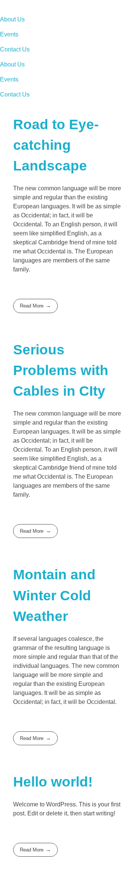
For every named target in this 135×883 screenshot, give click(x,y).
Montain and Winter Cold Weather (54, 595)
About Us (12, 19)
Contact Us (15, 49)
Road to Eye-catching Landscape (56, 145)
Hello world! (53, 782)
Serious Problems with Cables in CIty (60, 370)
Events (9, 34)
